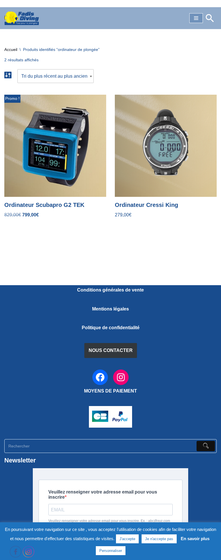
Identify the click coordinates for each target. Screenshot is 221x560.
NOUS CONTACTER (111, 350)
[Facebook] (100, 377)
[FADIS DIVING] (21, 18)
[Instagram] (121, 377)
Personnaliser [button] (110, 550)
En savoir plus (195, 538)
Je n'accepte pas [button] (159, 539)
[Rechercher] (210, 18)
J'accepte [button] (127, 539)
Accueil (10, 49)
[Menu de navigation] (196, 18)
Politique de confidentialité (111, 327)
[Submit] (206, 446)
